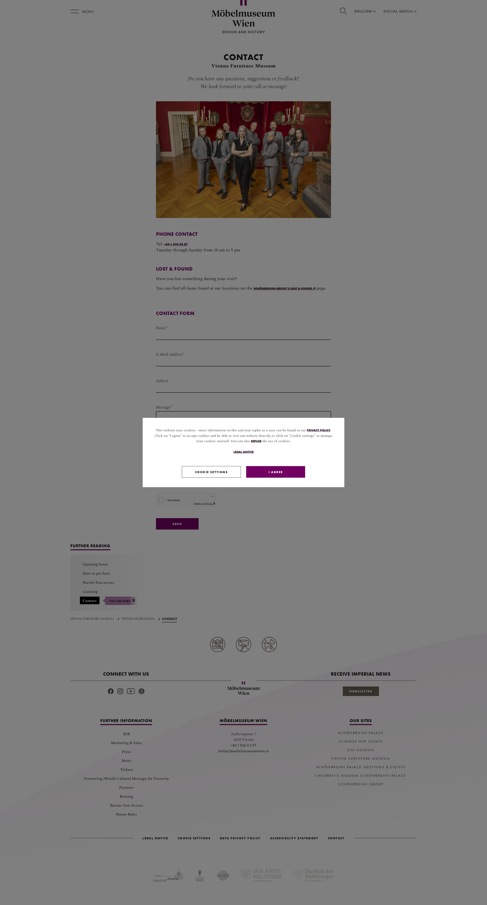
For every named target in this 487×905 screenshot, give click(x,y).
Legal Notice (243, 452)
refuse (256, 441)
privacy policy (318, 430)
